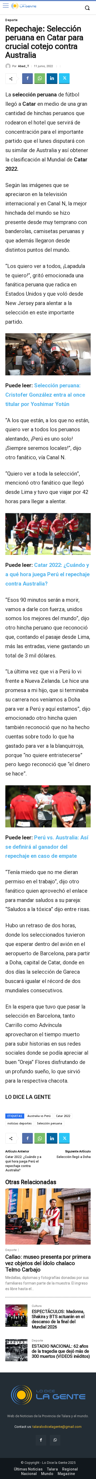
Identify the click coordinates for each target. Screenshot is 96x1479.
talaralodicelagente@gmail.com (57, 1427)
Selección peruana (49, 1123)
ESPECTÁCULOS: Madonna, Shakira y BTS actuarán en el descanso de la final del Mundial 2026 (58, 1319)
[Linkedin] (52, 78)
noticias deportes (19, 1123)
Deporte (11, 20)
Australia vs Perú (39, 1116)
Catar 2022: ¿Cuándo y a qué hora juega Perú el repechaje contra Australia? (47, 574)
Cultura (37, 1306)
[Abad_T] (8, 66)
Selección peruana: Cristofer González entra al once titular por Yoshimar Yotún (45, 394)
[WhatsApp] (39, 78)
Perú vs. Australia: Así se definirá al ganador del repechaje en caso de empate (46, 846)
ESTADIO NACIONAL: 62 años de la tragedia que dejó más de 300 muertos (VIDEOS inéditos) (61, 1351)
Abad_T (23, 66)
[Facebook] (27, 78)
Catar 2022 (63, 1116)
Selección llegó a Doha (74, 1157)
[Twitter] (64, 78)
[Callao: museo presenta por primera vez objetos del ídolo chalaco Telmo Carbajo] (48, 1216)
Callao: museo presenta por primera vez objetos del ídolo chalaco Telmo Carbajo (48, 1263)
